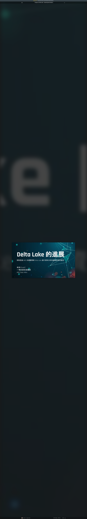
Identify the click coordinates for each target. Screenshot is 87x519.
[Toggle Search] (64, 2)
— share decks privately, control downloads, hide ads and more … (43, 0)
